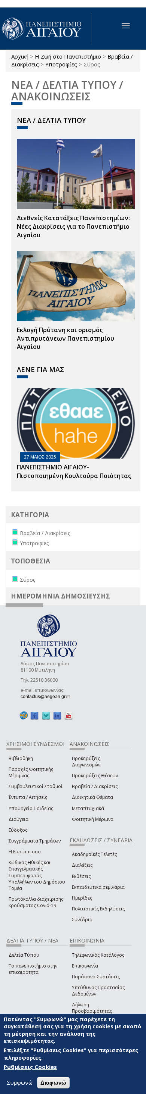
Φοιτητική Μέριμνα (92, 819)
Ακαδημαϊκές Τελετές (94, 854)
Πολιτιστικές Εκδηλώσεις (98, 909)
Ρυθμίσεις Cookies (30, 1066)
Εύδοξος (18, 830)
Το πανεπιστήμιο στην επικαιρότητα (33, 969)
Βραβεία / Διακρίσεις (95, 786)
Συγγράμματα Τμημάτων (35, 841)
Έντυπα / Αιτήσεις (28, 797)
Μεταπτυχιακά (88, 808)
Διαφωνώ (53, 1082)
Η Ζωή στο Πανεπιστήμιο (68, 56)
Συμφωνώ (20, 1082)
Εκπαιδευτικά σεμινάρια (98, 887)
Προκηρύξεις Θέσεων (95, 775)
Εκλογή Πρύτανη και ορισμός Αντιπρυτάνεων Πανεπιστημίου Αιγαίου (65, 338)
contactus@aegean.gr (45, 696)
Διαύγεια (18, 819)
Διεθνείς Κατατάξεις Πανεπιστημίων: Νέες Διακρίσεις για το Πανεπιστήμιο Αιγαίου (73, 226)
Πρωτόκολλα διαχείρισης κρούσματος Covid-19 (36, 902)
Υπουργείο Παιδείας (31, 808)
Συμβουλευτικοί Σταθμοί (36, 786)
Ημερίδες (82, 898)
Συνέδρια (82, 919)
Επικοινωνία (85, 966)
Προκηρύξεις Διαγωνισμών (86, 761)
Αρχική (19, 56)
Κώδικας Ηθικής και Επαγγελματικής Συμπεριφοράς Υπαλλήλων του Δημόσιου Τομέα (37, 875)
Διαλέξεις (82, 865)
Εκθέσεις (81, 876)
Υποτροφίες (61, 64)
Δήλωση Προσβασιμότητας (92, 1007)
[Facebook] (34, 715)
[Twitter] (46, 715)
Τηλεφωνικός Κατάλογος (98, 955)
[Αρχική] (45, 28)
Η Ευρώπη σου (25, 851)
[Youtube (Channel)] (68, 715)
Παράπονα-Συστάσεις (96, 976)
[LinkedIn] (57, 715)
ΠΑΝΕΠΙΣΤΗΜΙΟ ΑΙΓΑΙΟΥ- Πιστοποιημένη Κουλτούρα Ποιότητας (74, 471)
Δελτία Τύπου (24, 955)
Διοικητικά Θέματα (92, 797)
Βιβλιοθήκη (21, 758)
